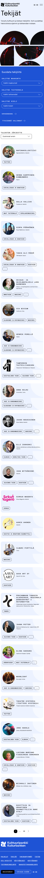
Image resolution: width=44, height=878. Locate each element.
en (37, 4)
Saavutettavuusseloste (28, 864)
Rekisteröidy (8, 872)
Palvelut (4, 857)
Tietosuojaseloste (8, 864)
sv (34, 4)
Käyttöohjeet (19, 860)
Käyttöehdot (33, 860)
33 (23, 832)
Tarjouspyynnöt (26, 857)
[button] (14, 120)
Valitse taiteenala (12, 90)
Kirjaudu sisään (23, 872)
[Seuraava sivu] (28, 831)
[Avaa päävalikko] (41, 4)
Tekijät (14, 857)
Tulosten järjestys (11, 133)
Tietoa (37, 857)
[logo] (11, 5)
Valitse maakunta (11, 79)
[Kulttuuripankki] (14, 850)
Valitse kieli (9, 101)
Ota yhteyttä (6, 860)
